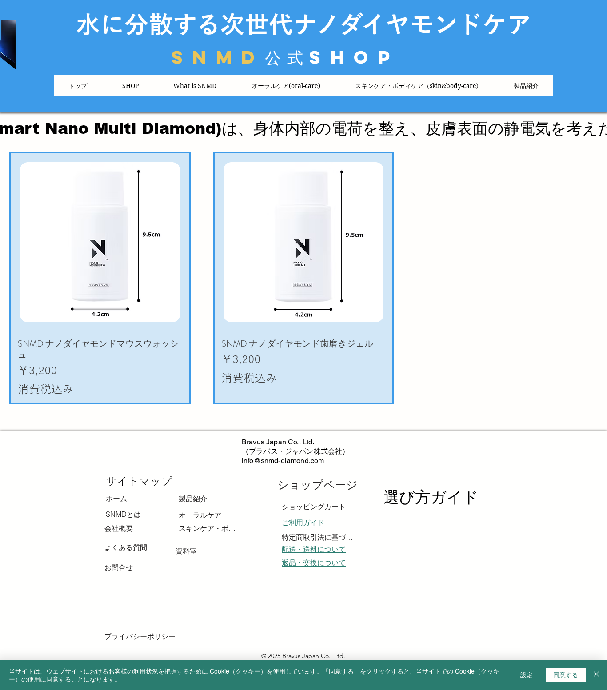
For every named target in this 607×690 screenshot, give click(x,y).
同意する (565, 674)
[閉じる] (596, 675)
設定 (526, 674)
